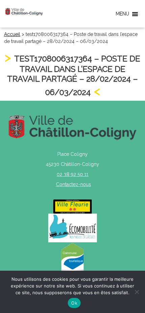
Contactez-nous (73, 184)
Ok (74, 303)
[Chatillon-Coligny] (24, 11)
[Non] (136, 291)
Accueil (12, 34)
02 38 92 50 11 (72, 174)
